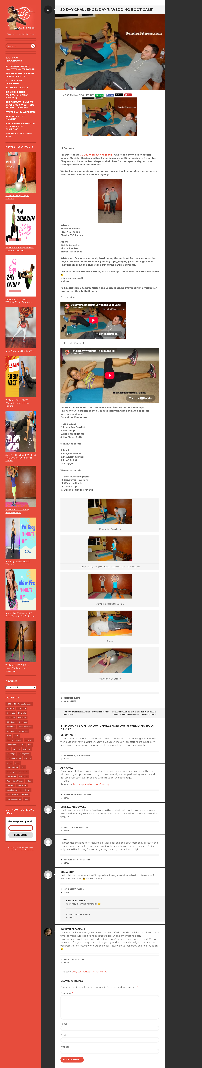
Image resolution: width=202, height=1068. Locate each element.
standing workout (14, 790)
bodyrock (28, 740)
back (16, 736)
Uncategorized (12, 794)
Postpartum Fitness (15, 781)
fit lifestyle (27, 749)
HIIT (22, 767)
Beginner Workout (14, 740)
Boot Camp (11, 745)
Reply (66, 759)
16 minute (11, 717)
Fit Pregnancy (24, 754)
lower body (23, 772)
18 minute (22, 717)
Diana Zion (67, 872)
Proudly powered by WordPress (20, 847)
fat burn (16, 749)
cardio (22, 745)
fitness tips (11, 754)
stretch (27, 790)
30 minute (11, 731)
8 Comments (69, 701)
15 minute (22, 713)
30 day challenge (25, 726)
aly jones (66, 768)
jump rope (11, 772)
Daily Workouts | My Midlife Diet (89, 971)
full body (27, 758)
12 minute (11, 713)
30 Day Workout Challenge (96, 154)
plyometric (23, 776)
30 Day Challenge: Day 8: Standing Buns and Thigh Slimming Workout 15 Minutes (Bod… (134, 713)
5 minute (10, 708)
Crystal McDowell (73, 807)
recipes (28, 781)
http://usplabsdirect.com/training (91, 784)
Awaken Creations (72, 929)
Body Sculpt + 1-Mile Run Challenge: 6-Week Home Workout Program (19, 105)
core (29, 745)
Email (63, 1035)
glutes (9, 763)
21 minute (23, 722)
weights (25, 794)
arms (9, 736)
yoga (26, 799)
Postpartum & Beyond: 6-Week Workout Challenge (20, 126)
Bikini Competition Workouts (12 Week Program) (16, 95)
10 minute (21, 708)
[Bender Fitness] (20, 20)
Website (64, 1047)
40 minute (23, 731)
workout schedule (14, 799)
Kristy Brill (68, 735)
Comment (66, 993)
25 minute (11, 726)
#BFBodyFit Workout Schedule (19, 704)
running (10, 785)
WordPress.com (27, 850)
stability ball (22, 785)
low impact (11, 776)
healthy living (12, 767)
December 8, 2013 (71, 698)
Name (63, 1024)
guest (17, 763)
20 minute (11, 722)
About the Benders (17, 87)
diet (8, 749)
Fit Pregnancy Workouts (20, 112)
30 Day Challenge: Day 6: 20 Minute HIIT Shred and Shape (86, 713)
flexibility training (14, 758)
